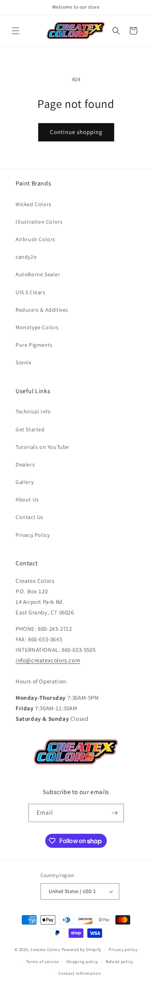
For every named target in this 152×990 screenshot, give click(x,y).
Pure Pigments (34, 344)
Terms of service (42, 961)
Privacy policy (123, 949)
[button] (15, 30)
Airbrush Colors (35, 239)
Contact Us (29, 517)
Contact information (79, 973)
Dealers (25, 464)
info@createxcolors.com (48, 660)
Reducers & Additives (42, 309)
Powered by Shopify (82, 949)
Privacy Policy (32, 534)
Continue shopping (76, 132)
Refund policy (119, 961)
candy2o (26, 256)
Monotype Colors (37, 327)
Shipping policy (82, 961)
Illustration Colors (39, 221)
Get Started (30, 429)
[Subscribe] (115, 813)
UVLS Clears (31, 292)
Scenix (24, 362)
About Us (27, 499)
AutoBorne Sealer (38, 274)
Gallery (25, 481)
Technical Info (33, 411)
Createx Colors (45, 949)
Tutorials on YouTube (42, 446)
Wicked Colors (33, 204)
